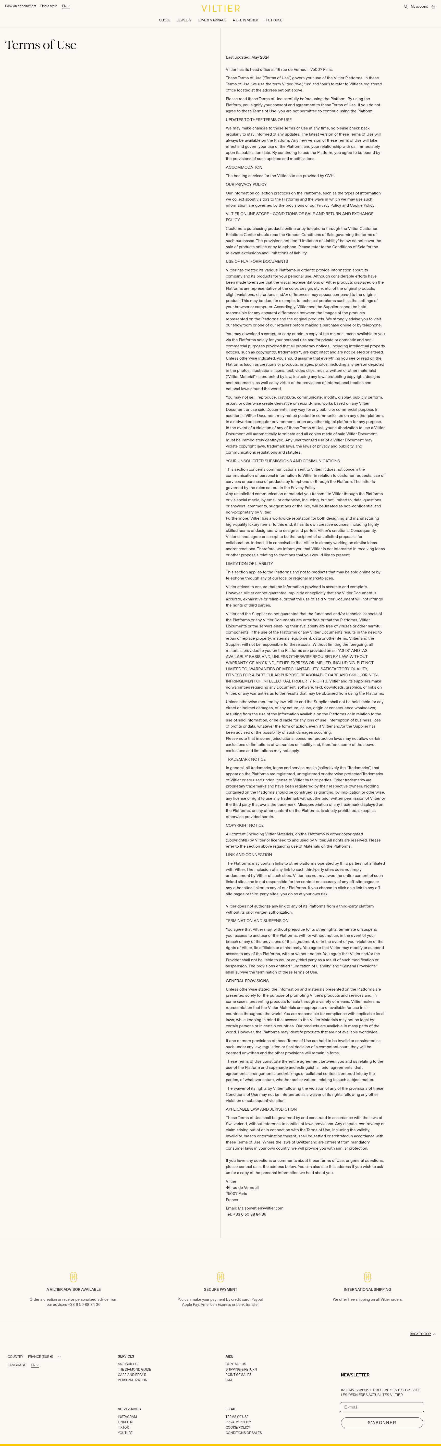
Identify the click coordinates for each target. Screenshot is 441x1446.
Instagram (127, 1417)
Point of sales (238, 1375)
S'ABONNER (382, 1423)
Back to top (420, 1334)
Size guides (127, 1364)
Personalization (133, 1380)
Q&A (229, 1380)
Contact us (236, 1364)
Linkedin (125, 1422)
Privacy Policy (329, 205)
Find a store (48, 6)
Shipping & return (241, 1369)
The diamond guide (134, 1369)
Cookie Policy (362, 205)
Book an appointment (20, 6)
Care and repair (132, 1375)
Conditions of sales (244, 1433)
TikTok (123, 1427)
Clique (165, 20)
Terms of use (237, 1417)
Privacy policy (238, 1422)
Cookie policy (238, 1427)
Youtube (125, 1433)
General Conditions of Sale (310, 234)
